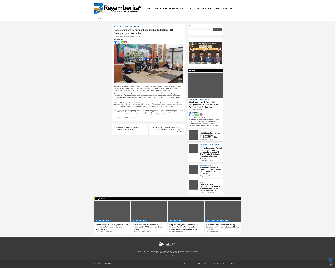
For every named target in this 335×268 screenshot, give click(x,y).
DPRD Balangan (226, 8)
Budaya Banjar (118, 26)
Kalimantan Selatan (176, 8)
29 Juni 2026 (203, 160)
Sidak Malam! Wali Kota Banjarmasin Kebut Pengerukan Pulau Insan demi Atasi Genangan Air (112, 227)
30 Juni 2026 (203, 139)
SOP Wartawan (235, 263)
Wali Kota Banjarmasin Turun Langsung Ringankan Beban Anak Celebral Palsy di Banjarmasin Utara (211, 171)
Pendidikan (163, 8)
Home (149, 8)
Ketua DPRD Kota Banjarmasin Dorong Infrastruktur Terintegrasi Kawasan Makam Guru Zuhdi (222, 227)
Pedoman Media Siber (211, 263)
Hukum (210, 8)
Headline (195, 99)
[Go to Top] (330, 260)
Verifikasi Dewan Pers (224, 263)
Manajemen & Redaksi (197, 263)
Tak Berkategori (134, 26)
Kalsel (216, 131)
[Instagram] (125, 42)
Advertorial (210, 220)
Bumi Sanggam (127, 117)
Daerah (126, 26)
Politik (196, 8)
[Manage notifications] (331, 264)
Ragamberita (211, 139)
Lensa (190, 8)
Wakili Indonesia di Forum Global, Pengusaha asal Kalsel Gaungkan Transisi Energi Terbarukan (203, 104)
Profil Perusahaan (186, 263)
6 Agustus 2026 (137, 231)
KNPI (133, 117)
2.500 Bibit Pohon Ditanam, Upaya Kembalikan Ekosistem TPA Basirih (210, 135)
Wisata (203, 8)
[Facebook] (115, 42)
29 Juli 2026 (209, 231)
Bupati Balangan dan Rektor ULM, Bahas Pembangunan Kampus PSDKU (127, 128)
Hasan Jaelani (130, 36)
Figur (190, 99)
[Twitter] (118, 42)
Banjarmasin (204, 131)
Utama (155, 8)
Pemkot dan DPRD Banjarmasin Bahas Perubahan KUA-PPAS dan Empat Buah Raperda (147, 227)
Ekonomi (210, 144)
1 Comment (138, 36)
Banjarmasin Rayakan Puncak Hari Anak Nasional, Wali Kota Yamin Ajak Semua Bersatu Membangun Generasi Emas (184, 227)
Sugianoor (199, 109)
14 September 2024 (119, 36)
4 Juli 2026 (192, 109)
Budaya (216, 8)
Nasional (201, 99)
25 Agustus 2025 (204, 176)
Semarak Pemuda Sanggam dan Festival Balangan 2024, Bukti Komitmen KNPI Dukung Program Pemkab (166, 129)
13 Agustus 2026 (100, 231)
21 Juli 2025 (203, 192)
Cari (190, 26)
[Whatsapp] (122, 42)
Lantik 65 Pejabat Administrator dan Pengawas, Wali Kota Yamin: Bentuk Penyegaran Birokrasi (211, 187)
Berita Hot (193, 70)
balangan (119, 117)
